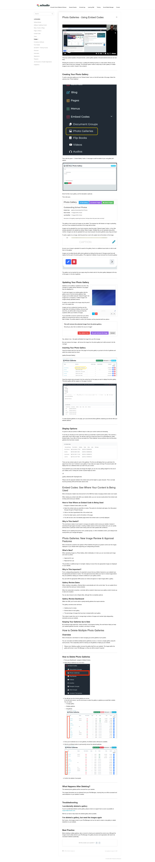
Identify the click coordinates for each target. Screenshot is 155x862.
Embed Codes (37, 33)
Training (98, 7)
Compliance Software (39, 42)
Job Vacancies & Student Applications (43, 62)
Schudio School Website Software (58, 7)
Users (35, 36)
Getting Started (37, 22)
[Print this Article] (116, 17)
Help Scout (119, 858)
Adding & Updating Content (40, 25)
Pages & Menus (37, 30)
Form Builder (37, 45)
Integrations (36, 64)
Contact (118, 7)
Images (36, 39)
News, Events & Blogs (39, 28)
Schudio (107, 858)
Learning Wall (91, 7)
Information (36, 53)
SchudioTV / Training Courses (41, 47)
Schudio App (82, 7)
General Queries (73, 7)
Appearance (36, 56)
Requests (36, 59)
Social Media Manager (108, 7)
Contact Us (72, 850)
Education (36, 50)
